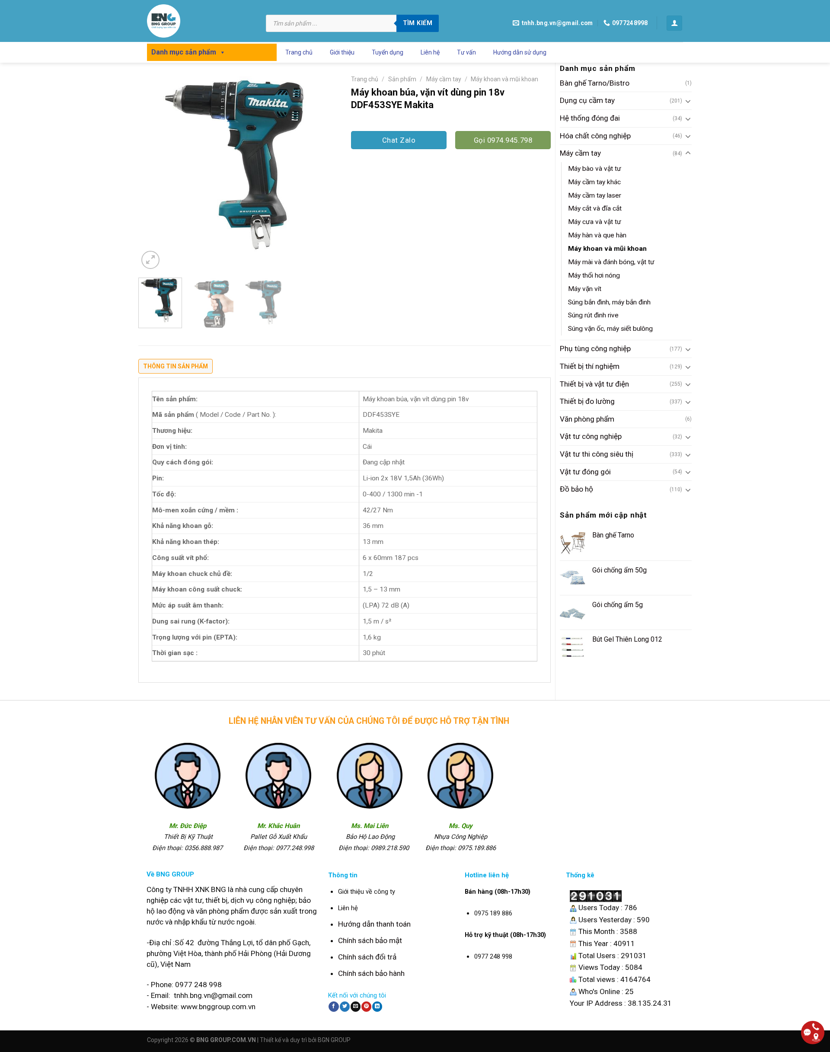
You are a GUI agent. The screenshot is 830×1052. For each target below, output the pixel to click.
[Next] (323, 171)
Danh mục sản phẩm (183, 52)
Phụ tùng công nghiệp (595, 348)
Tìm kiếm (417, 22)
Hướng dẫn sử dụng (519, 52)
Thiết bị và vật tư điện (594, 384)
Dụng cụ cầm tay (587, 100)
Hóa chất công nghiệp (595, 135)
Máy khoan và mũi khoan (607, 249)
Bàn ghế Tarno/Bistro (594, 83)
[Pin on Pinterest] (366, 1006)
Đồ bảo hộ (576, 489)
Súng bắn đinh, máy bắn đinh (609, 302)
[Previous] (153, 171)
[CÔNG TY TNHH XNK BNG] (200, 21)
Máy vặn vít (584, 289)
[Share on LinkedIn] (377, 1006)
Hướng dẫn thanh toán (374, 924)
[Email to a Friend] (356, 1006)
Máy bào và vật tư (594, 169)
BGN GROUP (334, 1039)
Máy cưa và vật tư (594, 222)
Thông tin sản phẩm (175, 366)
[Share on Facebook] (333, 1006)
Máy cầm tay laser (594, 195)
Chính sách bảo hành (371, 973)
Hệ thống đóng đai (590, 118)
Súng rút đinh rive (593, 315)
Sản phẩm (402, 79)
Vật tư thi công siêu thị (596, 454)
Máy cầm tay (580, 153)
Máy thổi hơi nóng (594, 275)
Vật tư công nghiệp (591, 436)
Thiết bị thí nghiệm (589, 366)
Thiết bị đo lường (587, 401)
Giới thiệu (342, 52)
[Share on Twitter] (345, 1006)
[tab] (175, 368)
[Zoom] (150, 260)
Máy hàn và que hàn (597, 235)
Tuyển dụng (387, 52)
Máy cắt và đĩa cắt (595, 208)
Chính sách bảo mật (370, 940)
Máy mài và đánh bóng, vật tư (611, 262)
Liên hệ (430, 52)
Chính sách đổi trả (367, 957)
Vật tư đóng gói (585, 471)
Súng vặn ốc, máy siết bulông (610, 329)
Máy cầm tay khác (594, 182)
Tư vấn (466, 52)
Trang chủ (299, 52)
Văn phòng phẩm (587, 419)
